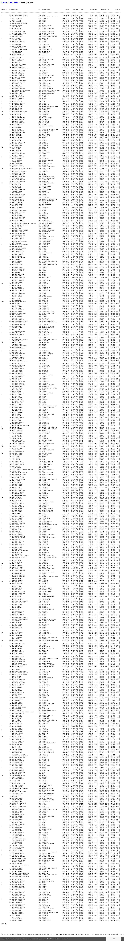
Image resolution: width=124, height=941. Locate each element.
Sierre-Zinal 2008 (9, 3)
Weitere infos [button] (65, 938)
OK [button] (114, 938)
